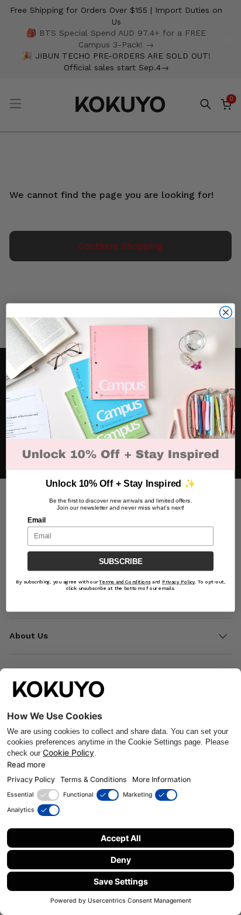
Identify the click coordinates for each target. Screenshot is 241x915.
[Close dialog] (225, 312)
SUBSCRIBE (121, 561)
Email (36, 520)
